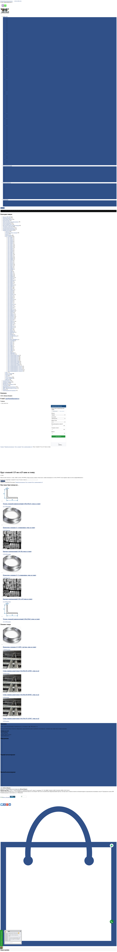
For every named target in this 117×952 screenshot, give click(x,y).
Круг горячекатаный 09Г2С (13, 363)
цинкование (9, 185)
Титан (9, 66)
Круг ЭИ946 (10, 283)
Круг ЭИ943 (10, 282)
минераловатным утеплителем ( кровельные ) (18, 120)
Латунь (9, 60)
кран (8, 171)
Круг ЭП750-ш (11, 318)
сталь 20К (11, 49)
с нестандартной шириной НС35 (17, 107)
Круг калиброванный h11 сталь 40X (15, 369)
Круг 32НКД (10, 349)
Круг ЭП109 (10, 291)
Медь (9, 61)
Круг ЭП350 (10, 300)
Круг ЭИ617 (10, 254)
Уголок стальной (8, 378)
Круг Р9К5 (10, 333)
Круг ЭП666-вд (11, 311)
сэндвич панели (14, 119)
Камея (9, 147)
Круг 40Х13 (10, 344)
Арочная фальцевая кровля (8, 227)
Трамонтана (10, 134)
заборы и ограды (10, 174)
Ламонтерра (10, 142)
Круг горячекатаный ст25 (13, 357)
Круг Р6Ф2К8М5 (11, 332)
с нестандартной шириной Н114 (17, 112)
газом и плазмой (10, 193)
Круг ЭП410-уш (11, 304)
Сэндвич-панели (8, 118)
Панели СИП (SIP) (7, 217)
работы (11, 194)
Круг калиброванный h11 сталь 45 (15, 368)
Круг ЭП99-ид (11, 289)
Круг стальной (8, 236)
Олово (9, 63)
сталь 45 (11, 54)
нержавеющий (12, 73)
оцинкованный (12, 36)
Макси (9, 129)
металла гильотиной (11, 192)
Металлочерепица (9, 125)
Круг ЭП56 (10, 288)
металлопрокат (10, 17)
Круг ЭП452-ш (11, 306)
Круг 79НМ (10, 271)
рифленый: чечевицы (13, 39)
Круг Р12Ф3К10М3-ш (12, 335)
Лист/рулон (10, 74)
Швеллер (10, 29)
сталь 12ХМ (11, 45)
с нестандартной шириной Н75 (17, 111)
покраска (10, 190)
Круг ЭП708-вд (11, 316)
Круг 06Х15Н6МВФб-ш (13, 339)
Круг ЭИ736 (10, 263)
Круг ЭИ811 (10, 266)
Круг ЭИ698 (10, 259)
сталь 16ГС (11, 46)
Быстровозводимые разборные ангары (11, 225)
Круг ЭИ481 (10, 249)
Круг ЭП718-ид (11, 317)
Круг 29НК (10, 345)
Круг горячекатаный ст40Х (13, 361)
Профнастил (8, 113)
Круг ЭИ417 (10, 244)
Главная (2, 446)
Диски (9, 78)
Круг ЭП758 (10, 320)
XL (11, 145)
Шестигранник (11, 31)
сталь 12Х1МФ (12, 44)
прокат (9, 32)
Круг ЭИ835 (10, 274)
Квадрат (9, 21)
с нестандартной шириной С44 (17, 108)
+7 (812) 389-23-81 (17, 1)
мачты (10, 175)
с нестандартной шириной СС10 (17, 97)
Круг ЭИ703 (10, 260)
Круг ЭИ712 (10, 261)
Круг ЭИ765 (10, 264)
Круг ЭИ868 (10, 276)
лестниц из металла (12, 176)
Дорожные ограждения (8, 226)
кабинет (6, 749)
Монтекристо (10, 131)
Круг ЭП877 (10, 325)
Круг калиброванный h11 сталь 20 (15, 366)
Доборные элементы (7, 382)
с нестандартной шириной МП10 (17, 99)
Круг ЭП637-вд (11, 309)
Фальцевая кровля (6, 218)
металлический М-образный (16, 158)
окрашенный (13, 116)
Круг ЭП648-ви (11, 310)
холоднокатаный (12, 34)
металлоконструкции (13, 170)
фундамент (12, 84)
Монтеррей (10, 127)
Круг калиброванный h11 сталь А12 (15, 371)
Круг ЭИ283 (10, 242)
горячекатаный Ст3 (13, 38)
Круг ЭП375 (10, 303)
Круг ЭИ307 (10, 243)
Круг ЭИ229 (10, 240)
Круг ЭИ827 (10, 272)
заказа (7, 750)
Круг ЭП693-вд (11, 314)
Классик (9, 140)
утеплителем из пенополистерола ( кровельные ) (18, 122)
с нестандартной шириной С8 (17, 95)
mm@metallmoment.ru (12, 398)
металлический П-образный (16, 157)
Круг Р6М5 (10, 329)
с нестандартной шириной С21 (17, 105)
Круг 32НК (10, 348)
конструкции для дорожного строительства (16, 167)
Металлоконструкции (7, 165)
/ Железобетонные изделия (12, 79)
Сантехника (7, 163)
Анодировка (8, 184)
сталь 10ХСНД (12, 42)
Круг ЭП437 (10, 305)
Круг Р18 (10, 337)
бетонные (12, 86)
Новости (7, 202)
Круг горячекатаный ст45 (13, 360)
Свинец (9, 65)
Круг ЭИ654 (10, 257)
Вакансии (7, 203)
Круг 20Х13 (10, 342)
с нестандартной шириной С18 (17, 103)
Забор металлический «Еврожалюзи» (10, 221)
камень (12, 80)
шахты (11, 85)
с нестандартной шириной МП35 (17, 106)
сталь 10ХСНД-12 (13, 43)
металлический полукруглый (16, 156)
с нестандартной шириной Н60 (17, 110)
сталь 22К (11, 53)
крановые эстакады (11, 177)
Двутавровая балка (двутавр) (11, 232)
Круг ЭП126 (10, 292)
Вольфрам (10, 59)
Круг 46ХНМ (10, 269)
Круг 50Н (10, 270)
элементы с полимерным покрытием (18, 152)
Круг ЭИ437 (10, 247)
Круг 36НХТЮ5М (11, 354)
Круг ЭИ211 (10, 238)
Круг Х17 (10, 338)
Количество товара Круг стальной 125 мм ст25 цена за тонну (13, 479)
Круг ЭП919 (10, 328)
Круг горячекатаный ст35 (13, 358)
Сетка (9, 26)
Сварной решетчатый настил (9, 229)
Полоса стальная (8, 373)
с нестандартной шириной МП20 (17, 102)
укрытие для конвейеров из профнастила (15, 93)
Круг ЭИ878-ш (11, 277)
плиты (11, 82)
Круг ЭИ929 (10, 281)
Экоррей (9, 130)
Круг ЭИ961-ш (11, 284)
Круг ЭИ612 (10, 253)
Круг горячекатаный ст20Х (13, 362)
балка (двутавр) (14, 20)
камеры (11, 90)
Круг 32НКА (10, 350)
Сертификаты (8, 201)
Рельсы (6, 164)
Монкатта (10, 139)
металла (10, 197)
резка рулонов (13, 188)
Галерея (7, 204)
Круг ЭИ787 (10, 265)
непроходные (12, 83)
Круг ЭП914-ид (11, 326)
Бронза (9, 57)
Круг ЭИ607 (10, 252)
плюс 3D (11, 136)
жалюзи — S (12, 162)
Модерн (9, 146)
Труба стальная (8, 377)
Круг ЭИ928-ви (11, 280)
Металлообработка (7, 182)
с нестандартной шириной (13, 94)
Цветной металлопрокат (8, 384)
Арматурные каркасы (7, 219)
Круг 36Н (10, 351)
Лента (9, 69)
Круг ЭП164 (10, 293)
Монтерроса (10, 133)
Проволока (10, 25)
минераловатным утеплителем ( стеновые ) (17, 123)
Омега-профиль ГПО (7, 224)
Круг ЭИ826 (10, 267)
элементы (9, 151)
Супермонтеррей (11, 128)
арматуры (9, 191)
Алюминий (10, 56)
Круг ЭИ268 (10, 241)
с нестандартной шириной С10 (17, 96)
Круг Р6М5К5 (11, 331)
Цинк (9, 67)
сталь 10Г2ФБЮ (12, 40)
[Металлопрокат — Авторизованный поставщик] (0, 797)
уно (10, 137)
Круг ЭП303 (10, 298)
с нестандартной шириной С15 (17, 100)
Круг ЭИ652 (10, 255)
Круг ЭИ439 (10, 248)
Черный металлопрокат (8, 230)
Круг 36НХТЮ (11, 352)
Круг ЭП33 (10, 287)
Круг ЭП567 (10, 308)
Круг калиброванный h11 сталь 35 (15, 367)
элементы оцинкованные (15, 153)
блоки (12, 89)
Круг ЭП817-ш (11, 323)
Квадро (9, 148)
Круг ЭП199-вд (11, 294)
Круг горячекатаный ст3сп (13, 355)
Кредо (9, 150)
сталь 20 (11, 48)
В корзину (3, 481)
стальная (11, 23)
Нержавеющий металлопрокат (9, 386)
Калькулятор (5, 769)
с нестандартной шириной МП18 (17, 101)
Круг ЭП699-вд (11, 315)
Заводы (4, 744)
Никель (9, 62)
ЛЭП (8, 179)
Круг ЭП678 (10, 312)
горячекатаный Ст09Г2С (14, 37)
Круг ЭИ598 (10, 251)
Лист (6, 372)
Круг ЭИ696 (10, 258)
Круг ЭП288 (10, 297)
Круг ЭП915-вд (11, 327)
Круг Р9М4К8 (11, 334)
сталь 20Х (11, 51)
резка (8, 186)
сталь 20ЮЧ (11, 50)
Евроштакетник (8, 154)
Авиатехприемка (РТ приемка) (9, 390)
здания (11, 168)
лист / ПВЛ (14, 33)
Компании (5, 199)
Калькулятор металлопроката (6, 1)
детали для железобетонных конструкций (16, 181)
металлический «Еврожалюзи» (13, 159)
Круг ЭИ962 (10, 286)
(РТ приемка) (11, 91)
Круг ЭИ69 (10, 237)
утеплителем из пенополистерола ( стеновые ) (18, 124)
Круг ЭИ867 (10, 275)
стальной (11, 22)
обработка (9, 196)
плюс (10, 135)
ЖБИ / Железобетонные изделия (9, 388)
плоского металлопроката (12, 187)
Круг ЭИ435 (10, 246)
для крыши (13, 114)
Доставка (7, 205)
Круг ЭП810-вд (11, 321)
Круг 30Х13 (10, 343)
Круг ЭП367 (10, 301)
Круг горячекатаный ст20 (13, 356)
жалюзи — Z (12, 160)
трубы (8, 180)
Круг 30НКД (10, 346)
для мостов (12, 169)
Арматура (10, 19)
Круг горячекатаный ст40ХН (14, 365)
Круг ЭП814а (10, 322)
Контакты (2, 208)
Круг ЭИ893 (10, 278)
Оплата (4, 752)
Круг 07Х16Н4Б (11, 340)
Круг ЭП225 (10, 295)
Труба (9, 76)
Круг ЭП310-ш (11, 299)
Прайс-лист (5, 16)
